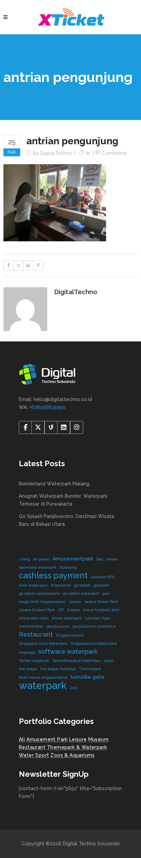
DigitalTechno (56, 153)
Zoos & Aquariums (72, 755)
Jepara (75, 602)
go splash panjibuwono (39, 593)
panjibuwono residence (94, 626)
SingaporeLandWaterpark (93, 643)
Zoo (73, 688)
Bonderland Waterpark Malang (54, 483)
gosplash (102, 585)
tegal (108, 660)
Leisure (78, 739)
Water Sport (34, 755)
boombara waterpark (37, 567)
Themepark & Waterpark (77, 747)
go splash (82, 585)
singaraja (27, 652)
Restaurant (36, 634)
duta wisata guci (33, 585)
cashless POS (102, 577)
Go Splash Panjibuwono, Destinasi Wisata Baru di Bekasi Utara (66, 520)
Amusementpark (72, 558)
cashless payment (53, 575)
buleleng (68, 567)
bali (100, 559)
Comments (114, 153)
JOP (61, 610)
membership (31, 626)
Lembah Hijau (98, 618)
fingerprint (61, 585)
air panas (41, 559)
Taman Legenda (34, 660)
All (22, 739)
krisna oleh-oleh (34, 618)
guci (106, 593)
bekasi (112, 559)
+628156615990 (47, 407)
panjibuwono (57, 626)
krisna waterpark (67, 618)
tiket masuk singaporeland (43, 677)
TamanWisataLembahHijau (76, 660)
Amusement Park (47, 739)
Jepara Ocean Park (101, 602)
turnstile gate (87, 677)
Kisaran (73, 610)
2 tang (24, 559)
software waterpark (68, 651)
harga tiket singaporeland (42, 602)
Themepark (90, 669)
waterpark (43, 685)
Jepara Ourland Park (37, 610)
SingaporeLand (70, 635)
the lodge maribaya (58, 669)
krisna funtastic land (101, 610)
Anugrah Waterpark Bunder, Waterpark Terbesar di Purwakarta (63, 500)
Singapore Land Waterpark (43, 643)
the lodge (28, 669)
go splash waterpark (81, 593)
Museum (98, 739)
